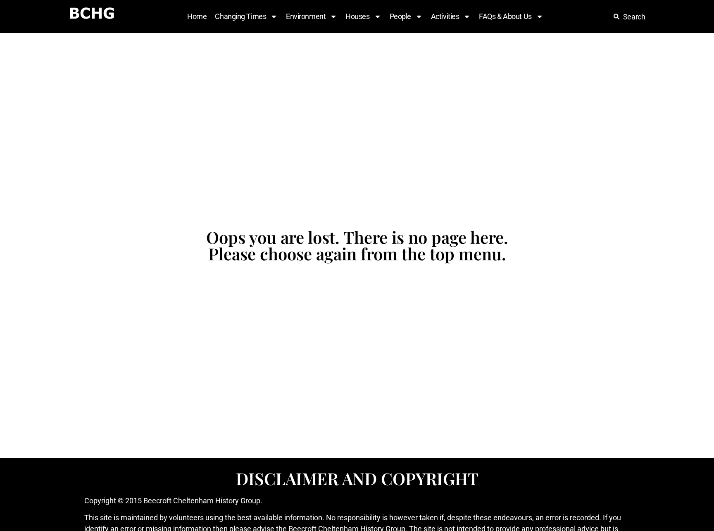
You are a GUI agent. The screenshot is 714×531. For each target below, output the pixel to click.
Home (197, 16)
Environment (306, 16)
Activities (445, 16)
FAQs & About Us (505, 16)
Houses (357, 16)
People (400, 16)
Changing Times (240, 16)
